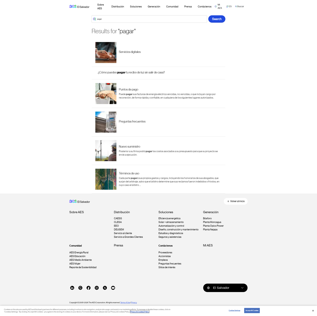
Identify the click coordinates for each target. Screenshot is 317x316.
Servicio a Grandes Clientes (128, 237)
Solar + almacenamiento (171, 222)
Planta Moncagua (212, 222)
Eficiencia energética (169, 218)
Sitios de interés (166, 267)
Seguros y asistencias (169, 237)
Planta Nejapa (210, 229)
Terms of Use (125, 302)
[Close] (313, 310)
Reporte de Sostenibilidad (82, 267)
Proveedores (165, 252)
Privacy (134, 302)
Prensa (188, 6)
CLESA (118, 222)
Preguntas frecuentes (169, 263)
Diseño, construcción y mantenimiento (178, 229)
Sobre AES (100, 6)
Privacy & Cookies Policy (139, 312)
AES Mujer (74, 263)
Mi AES (208, 245)
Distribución (117, 6)
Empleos (163, 260)
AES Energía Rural (78, 252)
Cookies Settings (234, 310)
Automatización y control (171, 226)
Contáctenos (204, 6)
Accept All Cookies (252, 310)
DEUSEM (119, 229)
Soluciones (136, 6)
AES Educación (77, 256)
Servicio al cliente (123, 233)
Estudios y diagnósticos (170, 233)
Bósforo (207, 218)
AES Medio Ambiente (80, 260)
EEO (116, 226)
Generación (154, 6)
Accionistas (164, 256)
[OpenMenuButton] (220, 6)
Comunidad (172, 6)
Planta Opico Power (213, 226)
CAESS (118, 218)
